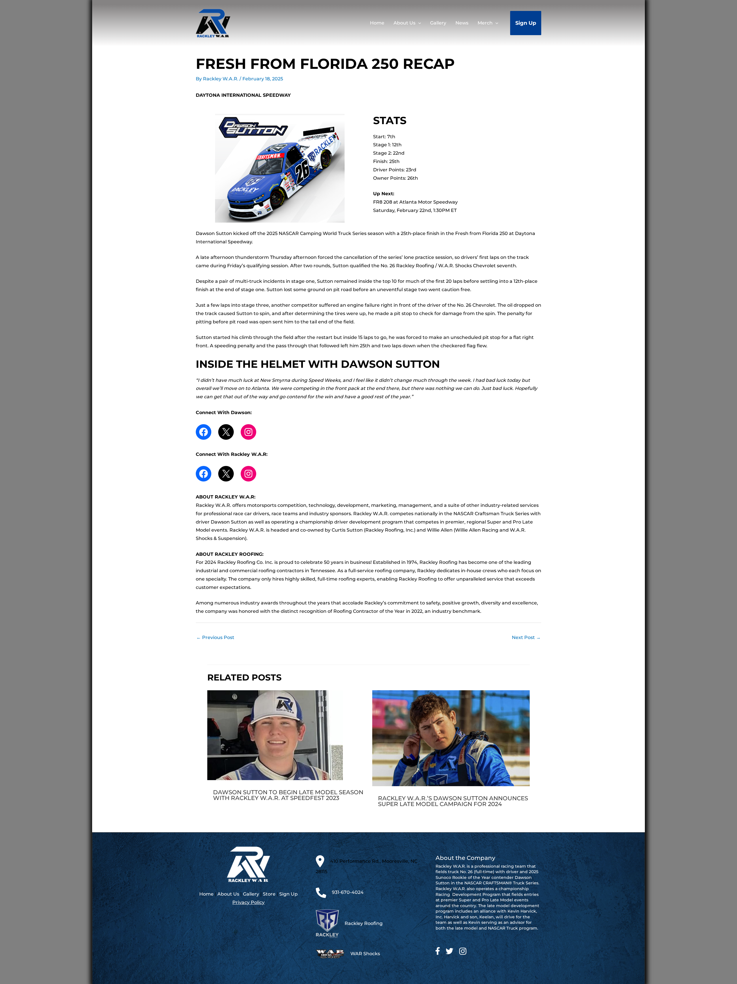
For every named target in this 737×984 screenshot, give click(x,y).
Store (269, 894)
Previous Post (215, 637)
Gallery (251, 894)
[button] (418, 23)
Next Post (526, 637)
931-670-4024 (348, 892)
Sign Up (288, 894)
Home (206, 894)
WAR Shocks (365, 953)
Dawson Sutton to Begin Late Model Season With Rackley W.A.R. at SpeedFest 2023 (288, 795)
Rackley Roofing (364, 923)
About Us (228, 894)
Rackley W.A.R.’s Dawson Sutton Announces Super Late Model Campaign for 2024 (453, 801)
